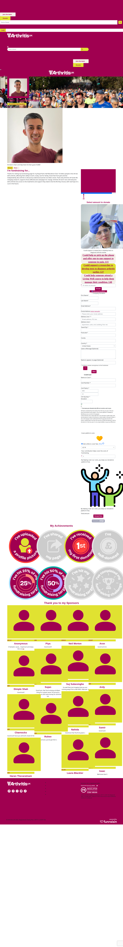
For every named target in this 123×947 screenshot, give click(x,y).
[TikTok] (25, 791)
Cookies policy (85, 809)
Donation (84, 399)
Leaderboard (3, 9)
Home (3, 1)
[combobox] (98, 346)
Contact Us (10, 44)
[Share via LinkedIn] (12, 107)
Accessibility (85, 800)
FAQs (1, 7)
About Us (75, 54)
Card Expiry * (85, 388)
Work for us (51, 794)
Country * (84, 343)
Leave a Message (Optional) (89, 349)
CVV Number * (85, 397)
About (1, 5)
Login (3, 30)
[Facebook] (13, 791)
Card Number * (86, 383)
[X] (9, 791)
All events (2, 27)
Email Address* (86, 306)
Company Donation (99, 293)
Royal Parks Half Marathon (9, 3)
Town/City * (84, 327)
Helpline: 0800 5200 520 (16, 42)
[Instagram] (17, 791)
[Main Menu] (0, 69)
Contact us (3, 11)
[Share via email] (11, 107)
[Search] (120, 22)
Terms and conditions (88, 803)
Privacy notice (85, 806)
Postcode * (84, 333)
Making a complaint (54, 788)
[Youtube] (21, 791)
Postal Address (90, 311)
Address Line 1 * (86, 317)
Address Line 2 (85, 322)
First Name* (85, 295)
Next (94, 371)
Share (16, 168)
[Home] (18, 783)
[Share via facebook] (7, 107)
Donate (5, 18)
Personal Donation (99, 291)
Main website (3, 25)
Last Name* (84, 301)
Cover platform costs (88, 433)
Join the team (7, 14)
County (83, 338)
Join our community (54, 791)
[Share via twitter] (9, 107)
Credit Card (87, 374)
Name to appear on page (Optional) (92, 360)
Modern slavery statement (90, 812)
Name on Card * (86, 377)
